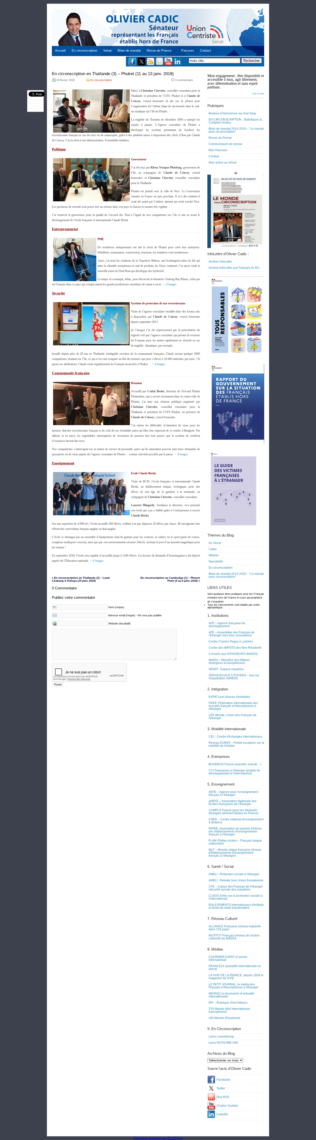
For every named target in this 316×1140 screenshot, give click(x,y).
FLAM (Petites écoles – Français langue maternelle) (235, 842)
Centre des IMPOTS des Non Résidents (235, 647)
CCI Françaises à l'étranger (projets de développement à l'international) (234, 772)
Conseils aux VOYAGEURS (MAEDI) (233, 654)
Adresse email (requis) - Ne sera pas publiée (135, 615)
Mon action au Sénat (222, 162)
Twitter (221, 1088)
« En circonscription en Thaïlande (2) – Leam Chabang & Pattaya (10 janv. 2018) (81, 579)
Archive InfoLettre (220, 261)
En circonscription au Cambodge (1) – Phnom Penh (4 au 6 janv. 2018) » (170, 579)
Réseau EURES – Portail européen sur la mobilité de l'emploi (236, 744)
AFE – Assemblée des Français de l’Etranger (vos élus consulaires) (232, 634)
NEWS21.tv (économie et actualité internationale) (231, 995)
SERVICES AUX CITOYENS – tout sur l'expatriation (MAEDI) (234, 677)
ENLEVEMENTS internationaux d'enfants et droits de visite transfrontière (236, 906)
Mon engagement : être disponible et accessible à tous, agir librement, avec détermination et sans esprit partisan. (235, 84)
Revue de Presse (159, 50)
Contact (205, 50)
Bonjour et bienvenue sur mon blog (232, 113)
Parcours (187, 50)
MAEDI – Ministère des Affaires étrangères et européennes (229, 661)
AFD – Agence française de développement (227, 625)
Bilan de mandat (129, 50)
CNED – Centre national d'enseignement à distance (236, 821)
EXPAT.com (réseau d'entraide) (229, 697)
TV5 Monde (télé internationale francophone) (229, 1010)
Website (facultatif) (119, 623)
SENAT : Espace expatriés (226, 669)
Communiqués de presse (225, 144)
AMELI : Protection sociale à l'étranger (234, 874)
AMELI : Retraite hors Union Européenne (236, 880)
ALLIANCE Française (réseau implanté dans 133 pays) (235, 928)
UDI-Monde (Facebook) (224, 1018)
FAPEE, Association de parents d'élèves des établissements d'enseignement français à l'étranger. (235, 831)
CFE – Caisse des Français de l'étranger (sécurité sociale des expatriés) (236, 888)
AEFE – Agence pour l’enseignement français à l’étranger (233, 793)
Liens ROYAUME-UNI (223, 1042)
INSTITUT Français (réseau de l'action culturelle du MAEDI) (234, 937)
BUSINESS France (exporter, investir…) (235, 764)
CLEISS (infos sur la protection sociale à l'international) (235, 897)
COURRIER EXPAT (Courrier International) (228, 958)
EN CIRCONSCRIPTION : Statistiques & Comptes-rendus (235, 121)
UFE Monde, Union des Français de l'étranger (233, 716)
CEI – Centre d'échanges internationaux (235, 736)
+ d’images (170, 284)
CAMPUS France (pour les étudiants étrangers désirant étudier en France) (233, 811)
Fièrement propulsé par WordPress (158, 1138)
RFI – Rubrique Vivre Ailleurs (228, 1002)
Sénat (107, 50)
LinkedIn (222, 1114)
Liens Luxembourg (221, 1036)
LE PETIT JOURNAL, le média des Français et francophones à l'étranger (233, 986)
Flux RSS (223, 1097)
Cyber (213, 549)
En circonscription (84, 50)
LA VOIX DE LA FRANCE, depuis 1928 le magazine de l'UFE (236, 977)
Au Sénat (215, 543)
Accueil (60, 50)
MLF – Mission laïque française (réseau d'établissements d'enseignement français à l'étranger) (235, 852)
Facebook (223, 1079)
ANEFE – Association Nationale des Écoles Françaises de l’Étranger (233, 802)
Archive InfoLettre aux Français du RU (234, 267)
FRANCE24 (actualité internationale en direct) (235, 967)
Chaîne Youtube (227, 1105)
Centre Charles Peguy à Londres (231, 641)
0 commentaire (184, 80)
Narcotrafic (216, 561)
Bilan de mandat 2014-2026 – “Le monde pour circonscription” (236, 130)
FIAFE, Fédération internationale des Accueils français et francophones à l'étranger (233, 706)
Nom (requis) (116, 607)
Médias (213, 555)
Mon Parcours (218, 150)
